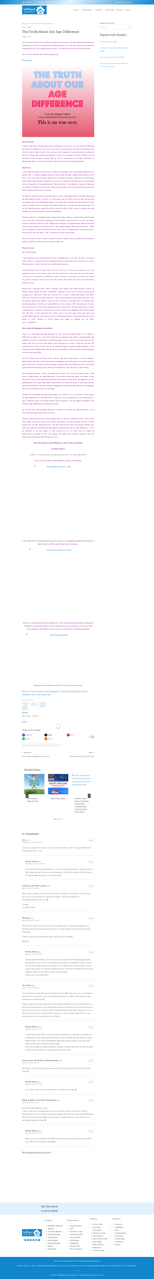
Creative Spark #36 (43, 694)
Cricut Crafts (98, 1224)
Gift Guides (74, 1240)
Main (29, 27)
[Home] (22, 23)
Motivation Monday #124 (71, 691)
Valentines (119, 1242)
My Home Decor (76, 1249)
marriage (56, 745)
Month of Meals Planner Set (123, 2)
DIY (71, 1229)
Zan (24, 840)
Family (24, 27)
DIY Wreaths (98, 1236)
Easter (117, 1245)
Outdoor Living (76, 1232)
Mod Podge (97, 1242)
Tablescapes (120, 1239)
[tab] (54, 819)
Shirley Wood (31, 861)
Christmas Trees (99, 1233)
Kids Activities (76, 1226)
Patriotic (118, 1224)
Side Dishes (52, 1249)
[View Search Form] (80, 2)
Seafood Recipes (54, 1243)
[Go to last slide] (27, 796)
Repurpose (97, 1248)
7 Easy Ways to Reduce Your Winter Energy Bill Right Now (25, 706)
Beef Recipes (53, 1237)
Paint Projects (98, 1245)
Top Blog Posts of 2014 (34, 704)
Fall (116, 1230)
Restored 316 (98, 1275)
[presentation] (34, 784)
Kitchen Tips (75, 1246)
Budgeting (74, 1243)
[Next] (89, 796)
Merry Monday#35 (52, 691)
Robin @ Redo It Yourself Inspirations (39, 1100)
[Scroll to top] (149, 1272)
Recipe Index (109, 10)
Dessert (51, 1246)
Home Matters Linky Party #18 (82, 754)
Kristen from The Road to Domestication (40, 1060)
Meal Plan (119, 10)
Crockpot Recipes (54, 1232)
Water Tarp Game (58, 798)
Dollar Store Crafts (100, 1239)
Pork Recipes (53, 1240)
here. (57, 54)
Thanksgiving (120, 1233)
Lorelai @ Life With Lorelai (34, 886)
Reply (91, 840)
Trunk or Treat (98, 1250)
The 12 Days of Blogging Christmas (43, 705)
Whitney (26, 918)
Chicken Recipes (54, 1234)
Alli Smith (26, 985)
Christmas (119, 1236)
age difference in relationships (33, 745)
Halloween (119, 1227)
